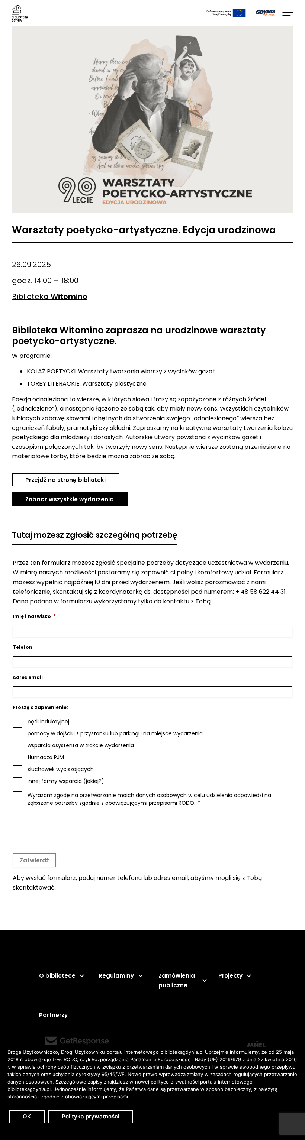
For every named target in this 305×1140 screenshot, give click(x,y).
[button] (61, 976)
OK (27, 1116)
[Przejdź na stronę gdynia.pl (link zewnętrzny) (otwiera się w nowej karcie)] (265, 13)
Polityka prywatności (90, 1116)
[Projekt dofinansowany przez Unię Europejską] (226, 13)
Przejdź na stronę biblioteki (65, 480)
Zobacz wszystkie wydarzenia (69, 499)
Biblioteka (49, 296)
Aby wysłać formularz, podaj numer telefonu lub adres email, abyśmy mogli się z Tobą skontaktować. (137, 883)
